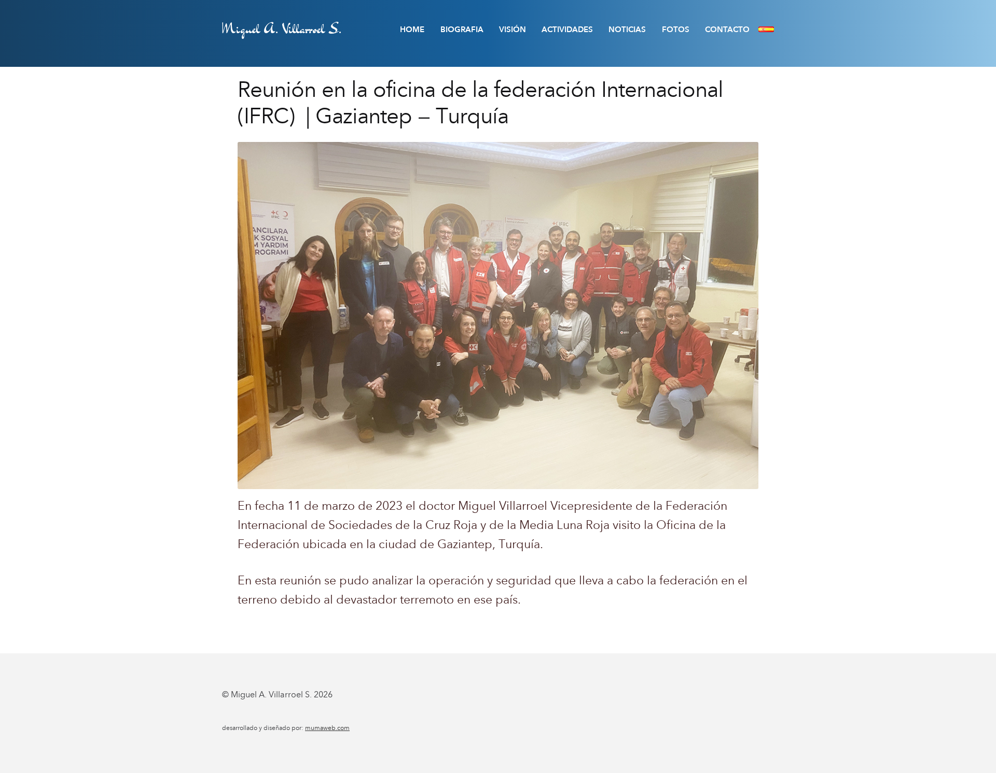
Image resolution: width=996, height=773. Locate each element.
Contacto (727, 29)
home (412, 29)
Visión (512, 29)
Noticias (627, 29)
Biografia (461, 29)
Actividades (567, 29)
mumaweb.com (327, 728)
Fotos (675, 29)
